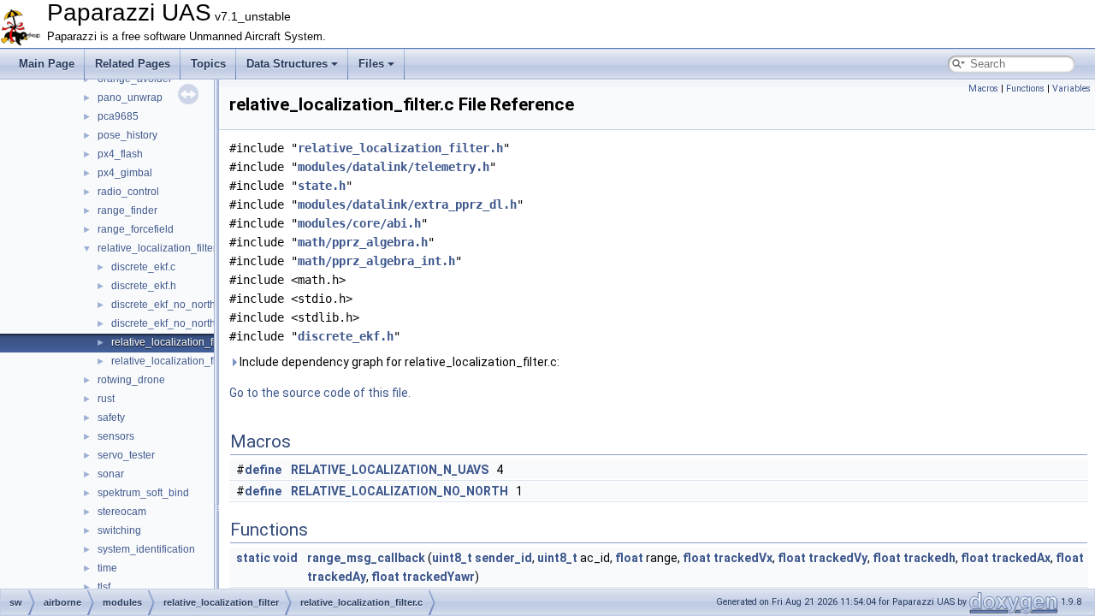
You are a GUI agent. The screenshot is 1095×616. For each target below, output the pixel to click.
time (107, 568)
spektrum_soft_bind (143, 493)
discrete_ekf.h (143, 286)
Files (371, 63)
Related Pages (132, 63)
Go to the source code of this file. (320, 393)
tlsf (104, 587)
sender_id (503, 558)
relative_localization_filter (157, 248)
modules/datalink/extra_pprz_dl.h (407, 204)
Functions (1025, 88)
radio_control (128, 192)
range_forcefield (136, 229)
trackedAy (336, 576)
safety (111, 418)
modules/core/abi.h (359, 223)
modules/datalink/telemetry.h (393, 167)
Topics (208, 63)
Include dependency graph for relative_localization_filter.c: (398, 362)
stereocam (122, 512)
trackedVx (742, 558)
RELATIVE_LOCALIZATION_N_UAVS (389, 470)
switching (119, 530)
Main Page (46, 63)
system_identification (146, 549)
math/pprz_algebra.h (363, 242)
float (629, 558)
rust (106, 399)
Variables (1071, 88)
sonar (111, 474)
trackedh (929, 558)
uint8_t (452, 558)
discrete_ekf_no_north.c (167, 305)
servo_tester (126, 455)
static (253, 558)
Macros (983, 88)
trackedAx (1021, 558)
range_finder (127, 210)
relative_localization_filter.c (174, 342)
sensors (116, 436)
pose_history (127, 135)
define (263, 470)
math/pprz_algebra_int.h (376, 261)
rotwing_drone (131, 380)
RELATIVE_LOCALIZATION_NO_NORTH (399, 491)
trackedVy (837, 558)
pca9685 (118, 116)
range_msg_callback (366, 558)
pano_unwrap (130, 98)
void (285, 558)
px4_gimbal (125, 173)
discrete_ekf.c (143, 267)
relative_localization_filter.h (174, 361)
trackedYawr (438, 576)
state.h (322, 185)
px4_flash (120, 154)
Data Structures (287, 63)
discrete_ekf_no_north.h (167, 323)
